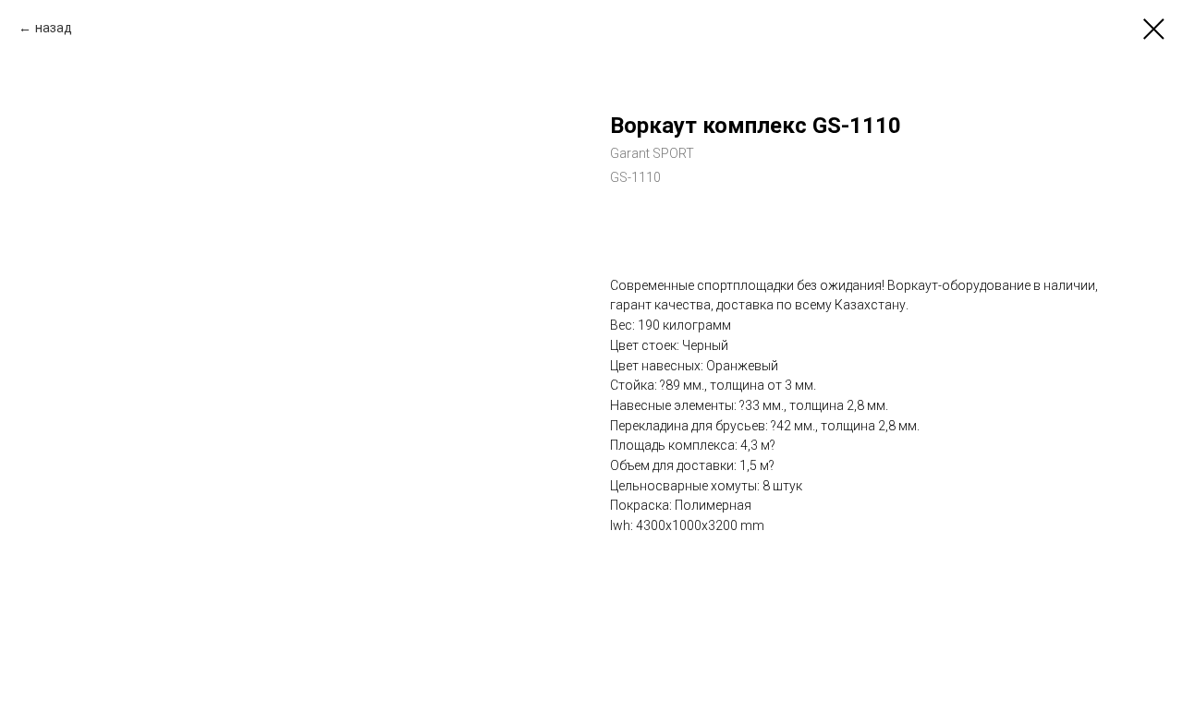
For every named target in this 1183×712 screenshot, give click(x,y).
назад (53, 27)
